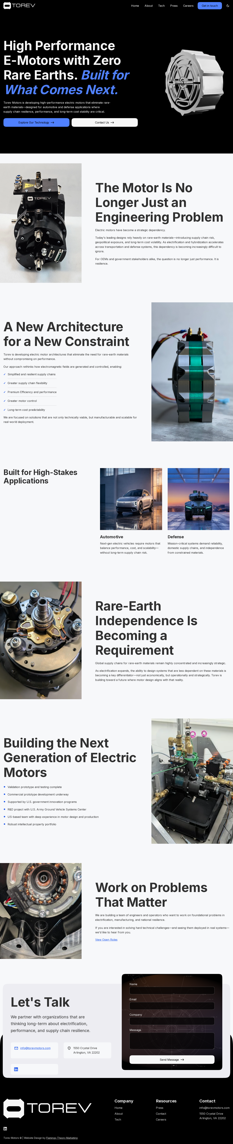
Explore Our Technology (33, 122)
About (149, 5)
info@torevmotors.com (35, 1048)
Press (174, 5)
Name (133, 984)
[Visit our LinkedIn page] (16, 1069)
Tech (161, 5)
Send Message (169, 1059)
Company (136, 1014)
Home (135, 5)
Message (135, 1030)
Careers (188, 5)
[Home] (19, 5)
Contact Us (102, 122)
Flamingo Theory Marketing (62, 1137)
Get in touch (210, 5)
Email (133, 999)
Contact (161, 1113)
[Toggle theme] (228, 5)
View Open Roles (106, 939)
